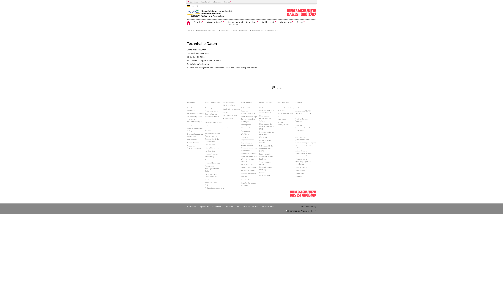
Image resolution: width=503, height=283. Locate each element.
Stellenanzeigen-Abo (194, 116)
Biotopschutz (246, 128)
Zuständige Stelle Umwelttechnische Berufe (211, 176)
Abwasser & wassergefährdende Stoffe (212, 168)
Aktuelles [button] (198, 22)
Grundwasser (210, 145)
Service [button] (300, 22)
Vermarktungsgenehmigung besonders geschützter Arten (306, 145)
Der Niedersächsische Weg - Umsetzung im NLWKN (249, 159)
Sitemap (299, 176)
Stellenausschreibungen (195, 113)
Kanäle (225, 112)
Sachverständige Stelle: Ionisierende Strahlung (266, 156)
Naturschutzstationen (249, 153)
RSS (237, 206)
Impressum (300, 173)
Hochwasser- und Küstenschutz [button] (235, 23)
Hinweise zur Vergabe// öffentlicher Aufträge (195, 128)
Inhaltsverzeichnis (250, 206)
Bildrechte (191, 206)
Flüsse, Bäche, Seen (212, 148)
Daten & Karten (301, 167)
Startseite (190, 30)
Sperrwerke (244, 30)
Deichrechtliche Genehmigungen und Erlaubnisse (303, 161)
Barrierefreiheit (268, 206)
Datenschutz (217, 206)
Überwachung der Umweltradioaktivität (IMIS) (266, 126)
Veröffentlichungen (248, 170)
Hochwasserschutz (230, 115)
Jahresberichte (192, 139)
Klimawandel (209, 160)
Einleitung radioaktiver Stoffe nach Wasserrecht (267, 134)
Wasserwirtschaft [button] (214, 22)
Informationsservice (248, 173)
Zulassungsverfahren (212, 108)
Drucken (279, 88)
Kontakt (244, 177)
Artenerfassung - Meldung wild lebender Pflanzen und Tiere (304, 153)
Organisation (282, 119)
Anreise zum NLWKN (303, 111)
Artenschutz (245, 131)
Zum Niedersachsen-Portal (200, 2)
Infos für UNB (246, 180)
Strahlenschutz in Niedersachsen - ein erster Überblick (266, 110)
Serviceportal (300, 170)
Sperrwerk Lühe (257, 30)
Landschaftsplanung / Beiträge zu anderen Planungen (249, 119)
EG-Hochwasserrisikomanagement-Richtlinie (216, 127)
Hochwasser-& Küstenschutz (207, 30)
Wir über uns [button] (286, 22)
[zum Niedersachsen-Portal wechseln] (301, 15)
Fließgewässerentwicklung (214, 188)
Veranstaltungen (193, 143)
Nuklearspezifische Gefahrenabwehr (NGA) (266, 148)
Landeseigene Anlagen (229, 30)
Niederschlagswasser (213, 163)
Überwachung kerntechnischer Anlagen (265, 118)
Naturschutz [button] (250, 22)
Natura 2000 (245, 108)
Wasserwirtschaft (212, 102)
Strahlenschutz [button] (268, 22)
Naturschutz (246, 102)
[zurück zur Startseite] (210, 13)
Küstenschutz (228, 118)
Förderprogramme (211, 111)
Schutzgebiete (246, 125)
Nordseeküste (210, 151)
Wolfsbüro (245, 134)
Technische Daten (272, 30)
